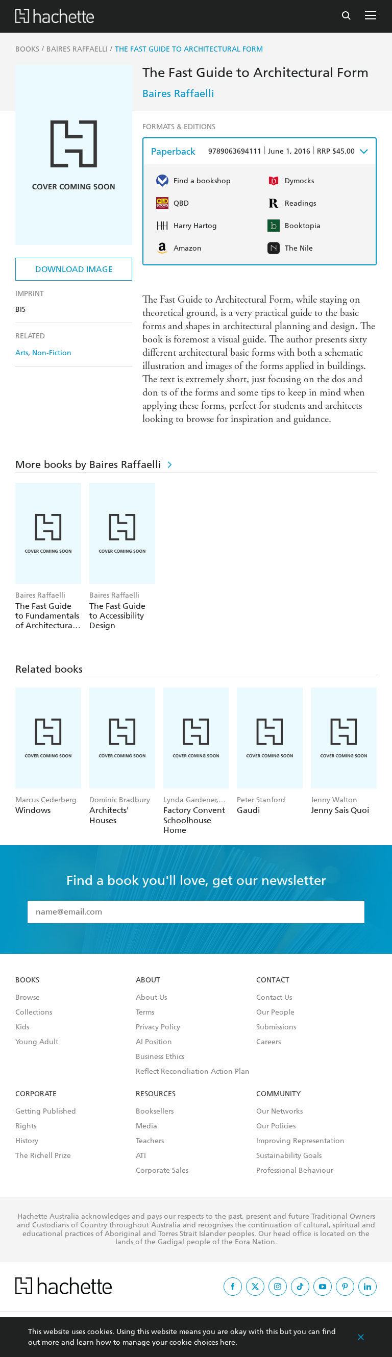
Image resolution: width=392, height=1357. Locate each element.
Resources (156, 1094)
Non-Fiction (51, 353)
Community (278, 1094)
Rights (25, 1126)
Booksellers (155, 1111)
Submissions (276, 1027)
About (148, 980)
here (227, 1342)
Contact (272, 980)
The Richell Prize (43, 1155)
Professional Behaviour (294, 1170)
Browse (27, 997)
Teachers (150, 1141)
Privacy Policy (158, 1027)
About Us (151, 997)
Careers (268, 1042)
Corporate (36, 1094)
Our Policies (276, 1126)
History (26, 1141)
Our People (275, 1012)
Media (146, 1126)
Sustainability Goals (289, 1155)
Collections (33, 1012)
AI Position (154, 1042)
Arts (21, 353)
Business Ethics (160, 1056)
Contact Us (274, 997)
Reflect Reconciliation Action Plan (193, 1071)
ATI (141, 1155)
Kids (22, 1027)
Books (27, 980)
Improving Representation (300, 1141)
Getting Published (45, 1111)
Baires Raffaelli (178, 93)
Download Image (74, 269)
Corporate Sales (162, 1170)
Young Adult (36, 1042)
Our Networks (279, 1111)
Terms (145, 1012)
